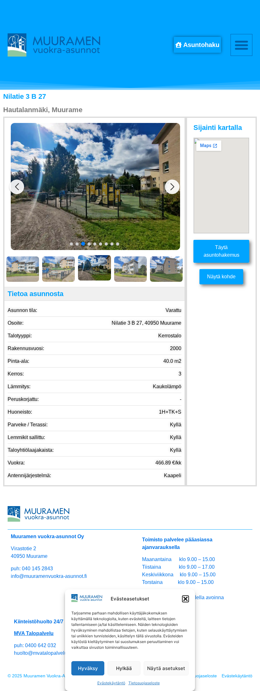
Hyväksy (88, 668)
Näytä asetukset (166, 668)
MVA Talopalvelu (34, 633)
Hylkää (124, 668)
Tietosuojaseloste (144, 683)
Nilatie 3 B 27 (24, 96)
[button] (185, 599)
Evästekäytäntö (111, 683)
